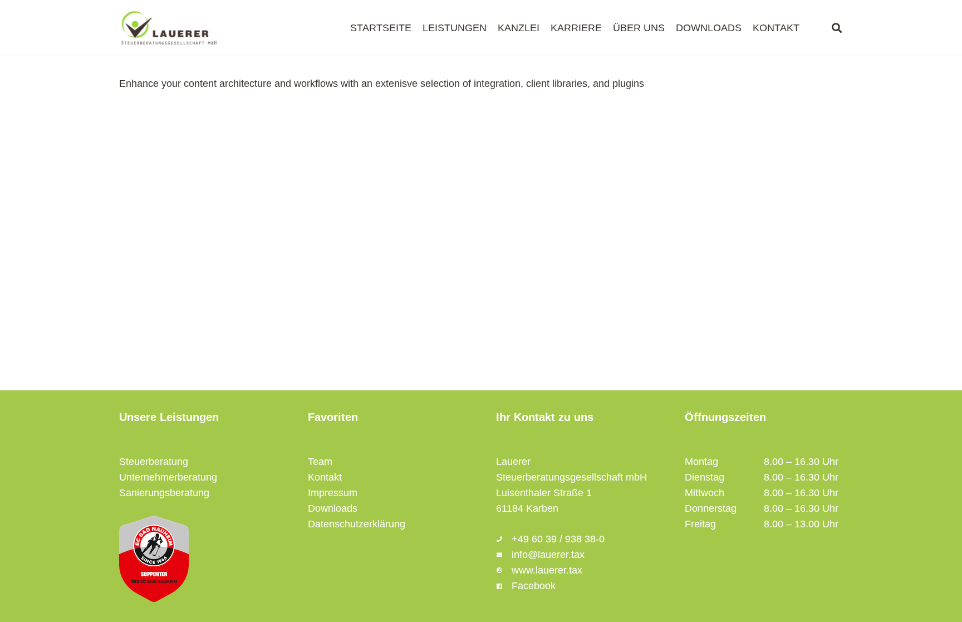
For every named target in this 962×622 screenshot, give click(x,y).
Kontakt (325, 477)
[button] (837, 28)
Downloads (332, 508)
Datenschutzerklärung (356, 524)
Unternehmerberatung (168, 477)
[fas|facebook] (504, 586)
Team (320, 461)
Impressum (332, 492)
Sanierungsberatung (164, 492)
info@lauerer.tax (548, 554)
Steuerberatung (153, 461)
